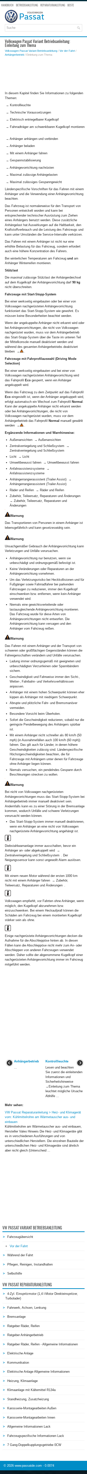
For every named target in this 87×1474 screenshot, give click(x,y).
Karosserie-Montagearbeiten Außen (31, 1408)
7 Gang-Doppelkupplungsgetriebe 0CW (34, 1445)
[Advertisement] (45, 73)
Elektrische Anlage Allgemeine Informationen (38, 1371)
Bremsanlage (16, 1316)
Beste (70, 5)
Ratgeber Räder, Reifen (23, 1326)
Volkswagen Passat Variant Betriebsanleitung (31, 50)
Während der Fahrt (20, 1255)
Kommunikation (18, 1362)
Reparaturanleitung (52, 5)
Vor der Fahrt (67, 50)
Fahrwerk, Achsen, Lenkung (26, 1307)
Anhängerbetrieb (14, 54)
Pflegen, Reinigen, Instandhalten (30, 1264)
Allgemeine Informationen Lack (29, 1426)
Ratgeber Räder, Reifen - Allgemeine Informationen (42, 1344)
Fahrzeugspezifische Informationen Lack (35, 1436)
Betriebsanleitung (27, 5)
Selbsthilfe (14, 1273)
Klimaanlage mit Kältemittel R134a (31, 1390)
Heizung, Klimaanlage (22, 1381)
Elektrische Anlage (20, 1353)
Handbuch (7, 5)
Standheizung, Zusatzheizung (28, 1399)
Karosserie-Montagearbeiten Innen (31, 1417)
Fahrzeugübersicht (20, 1237)
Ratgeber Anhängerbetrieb (25, 1335)
